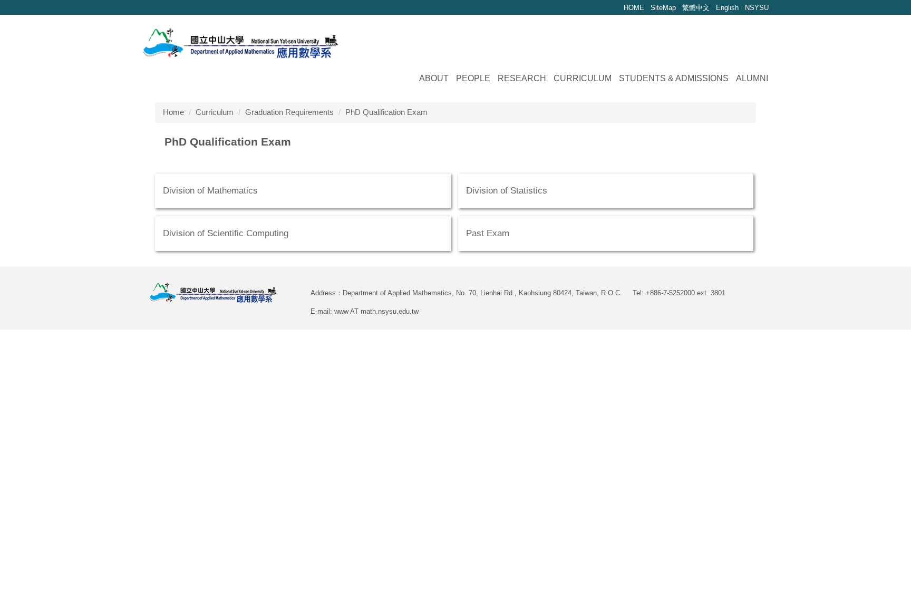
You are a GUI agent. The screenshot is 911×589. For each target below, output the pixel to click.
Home (173, 112)
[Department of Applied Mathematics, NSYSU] (240, 41)
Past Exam (487, 233)
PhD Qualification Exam (386, 112)
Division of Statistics (506, 191)
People (473, 78)
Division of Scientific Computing (225, 233)
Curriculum (583, 78)
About (434, 78)
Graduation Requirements (289, 112)
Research (522, 78)
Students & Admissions (674, 78)
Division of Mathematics (210, 191)
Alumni (752, 78)
